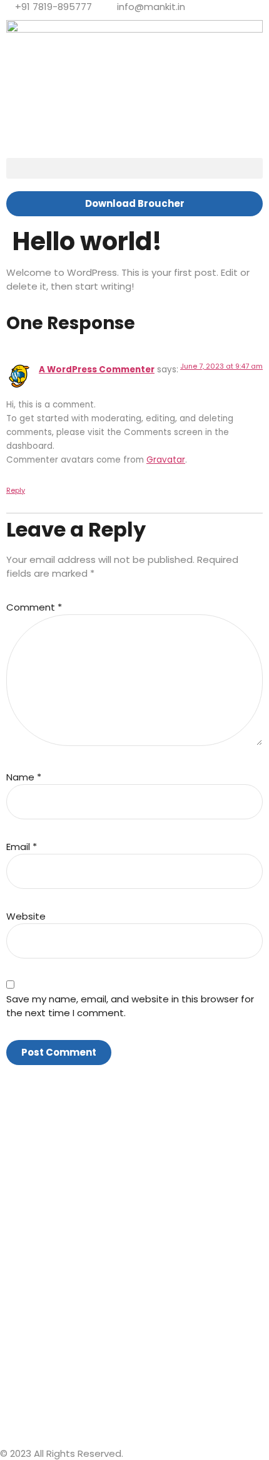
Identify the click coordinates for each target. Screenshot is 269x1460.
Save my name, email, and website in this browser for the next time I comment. (130, 1005)
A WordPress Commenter (97, 370)
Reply (15, 490)
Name (23, 777)
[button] (134, 168)
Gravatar (165, 460)
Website (26, 916)
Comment (34, 607)
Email (21, 846)
